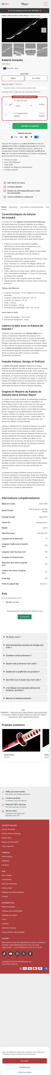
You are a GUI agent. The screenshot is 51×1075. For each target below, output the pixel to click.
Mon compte (7, 875)
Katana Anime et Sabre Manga (18, 15)
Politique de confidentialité (12, 911)
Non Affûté (36, 78)
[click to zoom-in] (24, 30)
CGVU (4, 919)
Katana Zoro (6, 838)
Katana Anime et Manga (11, 833)
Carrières (5, 865)
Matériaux (6, 861)
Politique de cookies (24, 1072)
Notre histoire (7, 856)
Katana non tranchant (32, 714)
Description (13, 207)
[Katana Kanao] (21, 740)
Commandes (7, 879)
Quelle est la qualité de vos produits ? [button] (23, 671)
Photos (4, 207)
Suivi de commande (9, 884)
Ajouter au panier (30, 126)
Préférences (24, 1067)
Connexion (24, 617)
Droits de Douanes (9, 928)
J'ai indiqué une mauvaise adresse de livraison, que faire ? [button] (23, 689)
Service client (7, 888)
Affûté (13, 78)
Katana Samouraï (8, 829)
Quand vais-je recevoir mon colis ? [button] (21, 663)
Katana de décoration (10, 842)
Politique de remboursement (13, 892)
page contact (7, 947)
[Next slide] (43, 30)
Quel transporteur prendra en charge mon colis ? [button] (25, 646)
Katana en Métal (17, 714)
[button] (45, 4)
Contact (5, 896)
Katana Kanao (9, 755)
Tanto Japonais (8, 846)
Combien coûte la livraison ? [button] (19, 655)
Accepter (25, 1061)
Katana (4, 15)
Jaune (17, 106)
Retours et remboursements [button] (18, 698)
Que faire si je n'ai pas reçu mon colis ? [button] (23, 680)
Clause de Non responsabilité (13, 932)
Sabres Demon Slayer (31, 717)
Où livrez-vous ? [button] (13, 637)
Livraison (5, 924)
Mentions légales (8, 907)
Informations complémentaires (31, 207)
